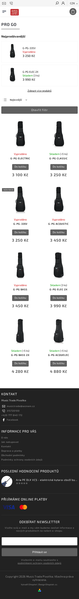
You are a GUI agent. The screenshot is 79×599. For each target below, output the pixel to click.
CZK (72, 3)
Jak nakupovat (10, 441)
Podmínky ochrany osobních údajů (21, 459)
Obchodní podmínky (13, 455)
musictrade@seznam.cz (21, 406)
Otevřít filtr (39, 110)
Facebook (12, 419)
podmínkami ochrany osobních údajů (39, 563)
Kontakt (6, 446)
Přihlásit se (39, 552)
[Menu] (4, 11)
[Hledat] (57, 3)
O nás (4, 437)
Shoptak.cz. (52, 584)
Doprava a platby (11, 450)
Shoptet (33, 584)
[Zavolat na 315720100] (12, 3)
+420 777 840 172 (11, 415)
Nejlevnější (16, 100)
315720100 (13, 410)
